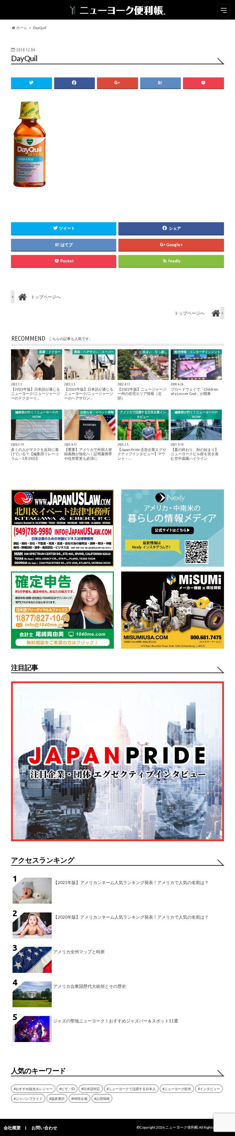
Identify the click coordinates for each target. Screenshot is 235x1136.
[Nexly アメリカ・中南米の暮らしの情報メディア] (172, 563)
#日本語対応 (90, 1089)
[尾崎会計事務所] (62, 645)
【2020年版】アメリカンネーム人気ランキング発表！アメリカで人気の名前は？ (131, 917)
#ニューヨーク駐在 (176, 1089)
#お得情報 (102, 1098)
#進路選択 (57, 1098)
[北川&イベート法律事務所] (62, 563)
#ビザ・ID (67, 1089)
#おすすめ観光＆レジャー (33, 1089)
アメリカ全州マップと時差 (79, 951)
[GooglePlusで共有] (117, 82)
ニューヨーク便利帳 (181, 1127)
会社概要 (12, 1127)
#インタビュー (209, 1089)
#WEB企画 (79, 1098)
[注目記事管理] (117, 842)
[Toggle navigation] (223, 10)
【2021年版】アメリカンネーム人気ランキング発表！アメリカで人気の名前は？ (131, 882)
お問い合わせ (44, 1127)
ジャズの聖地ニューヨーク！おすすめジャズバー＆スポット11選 (115, 1020)
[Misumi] (172, 645)
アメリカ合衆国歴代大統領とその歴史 (89, 986)
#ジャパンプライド (28, 1098)
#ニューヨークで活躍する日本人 (131, 1089)
